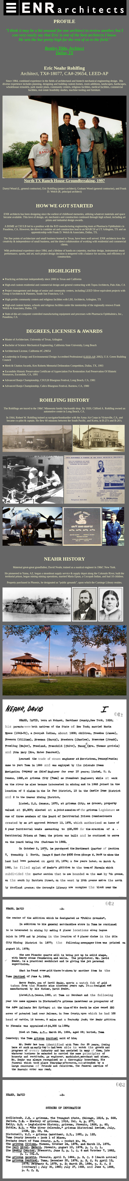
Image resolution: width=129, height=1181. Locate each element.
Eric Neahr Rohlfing (64, 68)
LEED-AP (98, 73)
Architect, (30, 73)
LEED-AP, (90, 356)
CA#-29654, (76, 73)
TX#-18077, (52, 73)
